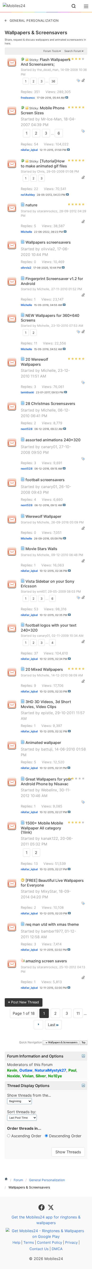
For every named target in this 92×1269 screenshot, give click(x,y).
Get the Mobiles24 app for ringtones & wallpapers (46, 1220)
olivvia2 (48, 248)
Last (51, 1024)
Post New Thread (23, 1002)
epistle (47, 712)
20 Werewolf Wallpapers (34, 362)
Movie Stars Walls (41, 548)
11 (78, 1013)
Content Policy (49, 1242)
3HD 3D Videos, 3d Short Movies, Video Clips (46, 704)
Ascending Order (25, 1135)
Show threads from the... (29, 1095)
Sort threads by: (21, 1111)
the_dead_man (48, 70)
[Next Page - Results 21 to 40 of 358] (38, 1024)
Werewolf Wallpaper (43, 516)
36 (53, 81)
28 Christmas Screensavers (50, 403)
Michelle (43, 289)
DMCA (57, 1249)
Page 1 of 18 (24, 1013)
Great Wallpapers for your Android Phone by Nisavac (46, 781)
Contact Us (39, 1249)
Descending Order (64, 1135)
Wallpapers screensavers (48, 242)
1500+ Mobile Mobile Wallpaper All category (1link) (42, 828)
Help (16, 1242)
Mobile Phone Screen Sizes (42, 110)
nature (31, 205)
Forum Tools (51, 51)
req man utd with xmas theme (52, 924)
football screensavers (45, 479)
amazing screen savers (46, 961)
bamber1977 (52, 931)
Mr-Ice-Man (51, 119)
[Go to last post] (66, 97)
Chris (41, 171)
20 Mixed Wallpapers (44, 669)
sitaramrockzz (47, 211)
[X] (51, 1207)
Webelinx (49, 790)
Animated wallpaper (43, 742)
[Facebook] (42, 1207)
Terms (28, 1242)
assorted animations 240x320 (52, 439)
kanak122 (49, 838)
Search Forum (72, 51)
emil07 (41, 591)
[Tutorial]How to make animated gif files (44, 163)
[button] (73, 6)
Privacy (71, 1242)
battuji (46, 749)
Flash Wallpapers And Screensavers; (46, 62)
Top (83, 1042)
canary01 (49, 446)
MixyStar (49, 891)
